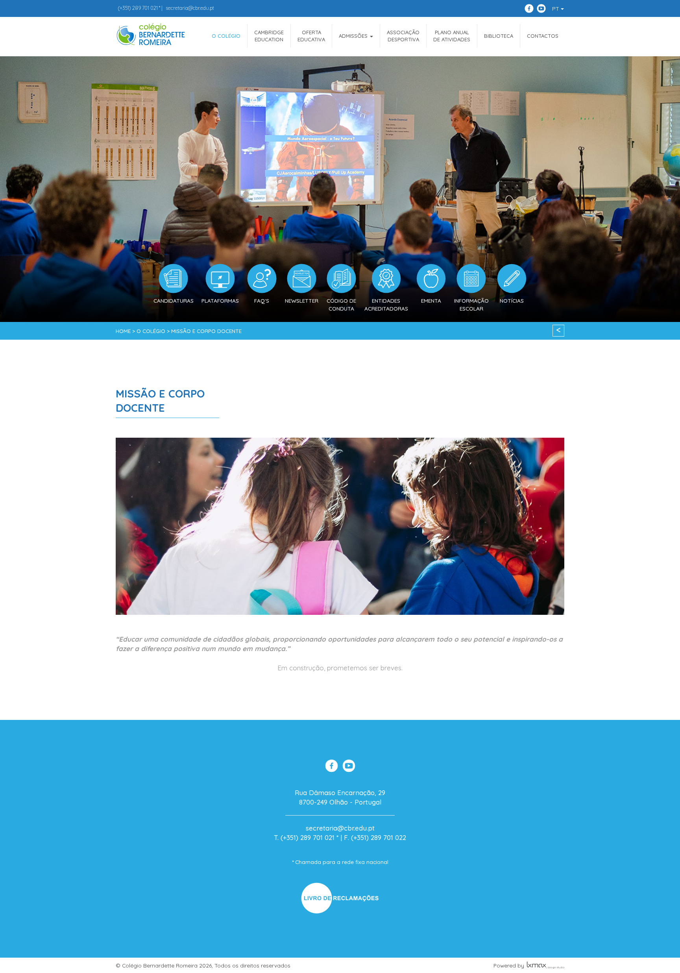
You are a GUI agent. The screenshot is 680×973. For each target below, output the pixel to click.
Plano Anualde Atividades (451, 36)
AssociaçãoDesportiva (403, 36)
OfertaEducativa (311, 36)
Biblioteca (498, 36)
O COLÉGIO (226, 36)
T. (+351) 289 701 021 (304, 837)
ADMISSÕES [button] (354, 36)
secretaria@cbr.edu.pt (190, 8)
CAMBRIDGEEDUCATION (269, 36)
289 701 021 (138, 8)
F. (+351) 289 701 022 (375, 837)
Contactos (542, 36)
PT (556, 8)
